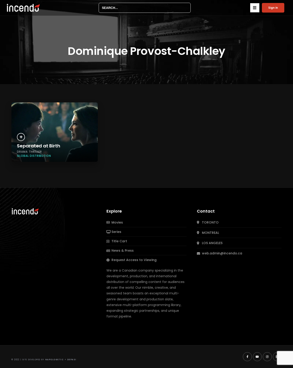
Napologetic (54, 359)
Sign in (273, 8)
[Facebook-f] (247, 356)
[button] (254, 7)
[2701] (21, 137)
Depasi (71, 359)
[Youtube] (257, 356)
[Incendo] (25, 211)
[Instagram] (267, 356)
